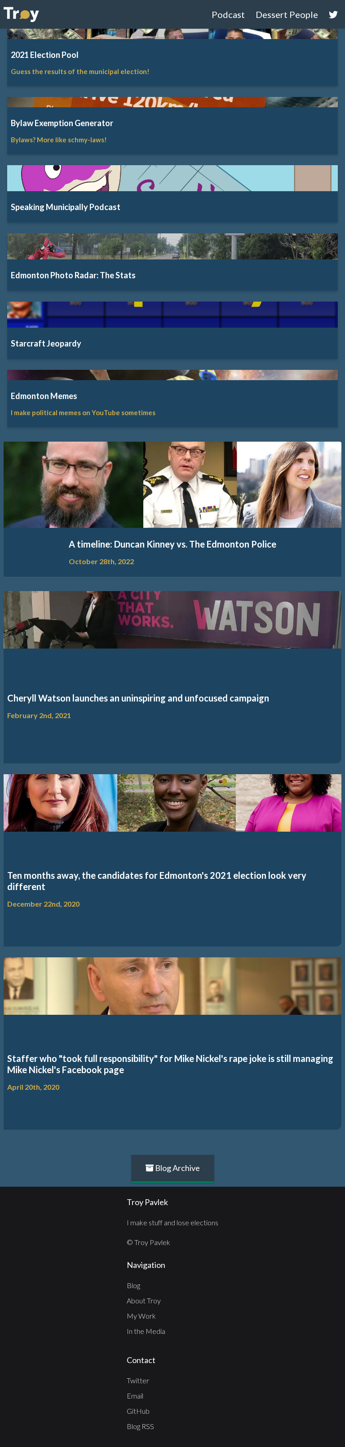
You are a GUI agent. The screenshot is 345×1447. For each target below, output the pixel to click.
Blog (133, 1285)
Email (135, 1395)
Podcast (228, 14)
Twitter (138, 1380)
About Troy (144, 1300)
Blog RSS (140, 1426)
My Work (141, 1315)
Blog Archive (177, 1168)
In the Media (146, 1331)
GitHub (138, 1411)
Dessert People (287, 14)
